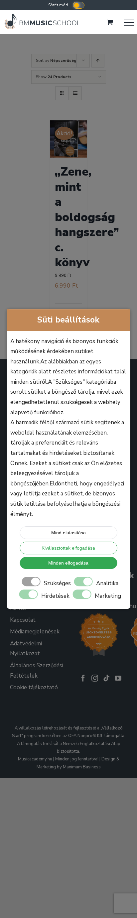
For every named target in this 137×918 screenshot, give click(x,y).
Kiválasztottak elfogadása (68, 548)
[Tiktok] (106, 678)
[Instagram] (94, 678)
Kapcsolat (23, 620)
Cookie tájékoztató (34, 687)
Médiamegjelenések (35, 631)
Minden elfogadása (68, 563)
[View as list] (74, 93)
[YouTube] (118, 678)
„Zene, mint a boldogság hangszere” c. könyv (87, 217)
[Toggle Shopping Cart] (110, 22)
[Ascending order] (97, 60)
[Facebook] (83, 678)
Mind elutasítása (68, 532)
